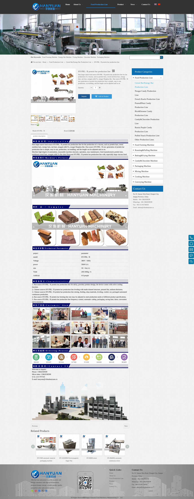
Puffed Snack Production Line (147, 135)
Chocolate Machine (90, 57)
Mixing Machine (141, 171)
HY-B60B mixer (92, 458)
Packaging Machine (103, 57)
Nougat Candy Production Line (145, 93)
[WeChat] (32, 490)
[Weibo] (35, 490)
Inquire (84, 96)
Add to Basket (103, 96)
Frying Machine (78, 57)
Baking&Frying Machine (145, 155)
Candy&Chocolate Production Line (147, 121)
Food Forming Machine (49, 57)
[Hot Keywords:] (161, 57)
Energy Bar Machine (65, 57)
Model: (34, 131)
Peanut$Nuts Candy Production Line (143, 105)
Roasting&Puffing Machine (146, 150)
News (111, 484)
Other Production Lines (144, 139)
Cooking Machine (142, 176)
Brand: (66, 131)
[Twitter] (42, 490)
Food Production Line (144, 78)
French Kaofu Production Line (147, 99)
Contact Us (112, 486)
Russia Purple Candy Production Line (143, 129)
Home (111, 473)
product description (39, 136)
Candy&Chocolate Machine (146, 161)
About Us (112, 476)
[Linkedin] (46, 490)
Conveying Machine (143, 182)
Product (111, 481)
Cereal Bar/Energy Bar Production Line (144, 85)
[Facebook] (39, 490)
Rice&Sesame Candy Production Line (143, 113)
